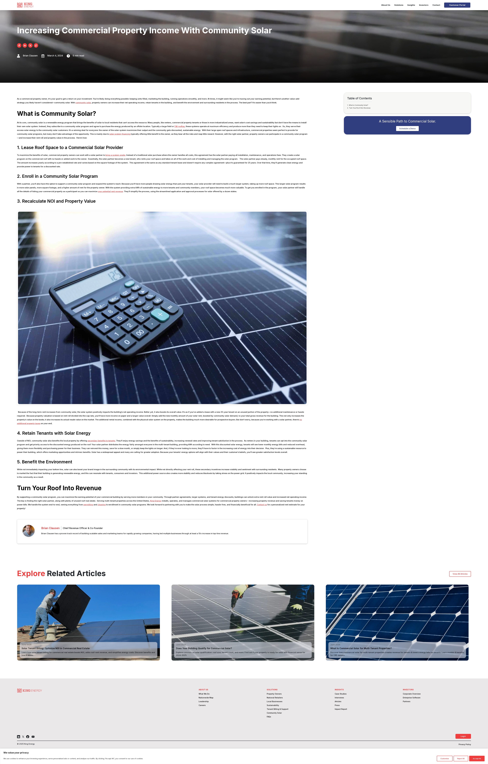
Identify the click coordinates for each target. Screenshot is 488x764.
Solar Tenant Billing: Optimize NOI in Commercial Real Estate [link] (56, 648)
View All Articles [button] (460, 574)
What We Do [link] (204, 694)
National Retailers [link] (275, 698)
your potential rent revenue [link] (110, 191)
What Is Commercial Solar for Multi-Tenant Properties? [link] (361, 648)
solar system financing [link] (120, 134)
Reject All (460, 759)
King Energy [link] (155, 501)
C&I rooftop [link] (179, 126)
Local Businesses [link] (274, 702)
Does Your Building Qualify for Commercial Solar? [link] (204, 648)
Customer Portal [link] (457, 5)
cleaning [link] (102, 504)
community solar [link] (83, 102)
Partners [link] (406, 702)
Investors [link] (423, 5)
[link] (25, 5)
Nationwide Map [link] (206, 698)
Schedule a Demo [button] (407, 128)
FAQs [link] (269, 717)
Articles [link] (338, 702)
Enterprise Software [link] (411, 698)
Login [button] (463, 736)
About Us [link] (385, 5)
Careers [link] (202, 705)
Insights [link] (411, 5)
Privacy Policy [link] (465, 744)
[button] (18, 736)
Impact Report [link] (341, 709)
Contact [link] (436, 5)
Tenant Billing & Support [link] (277, 709)
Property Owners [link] (274, 694)
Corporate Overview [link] (412, 694)
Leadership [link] (204, 702)
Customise (444, 759)
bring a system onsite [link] (115, 155)
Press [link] (337, 705)
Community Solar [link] (274, 713)
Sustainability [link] (273, 705)
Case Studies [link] (341, 694)
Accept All (477, 759)
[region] (244, 756)
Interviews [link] (339, 698)
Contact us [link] (262, 504)
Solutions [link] (398, 5)
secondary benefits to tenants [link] (101, 440)
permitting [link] (88, 504)
